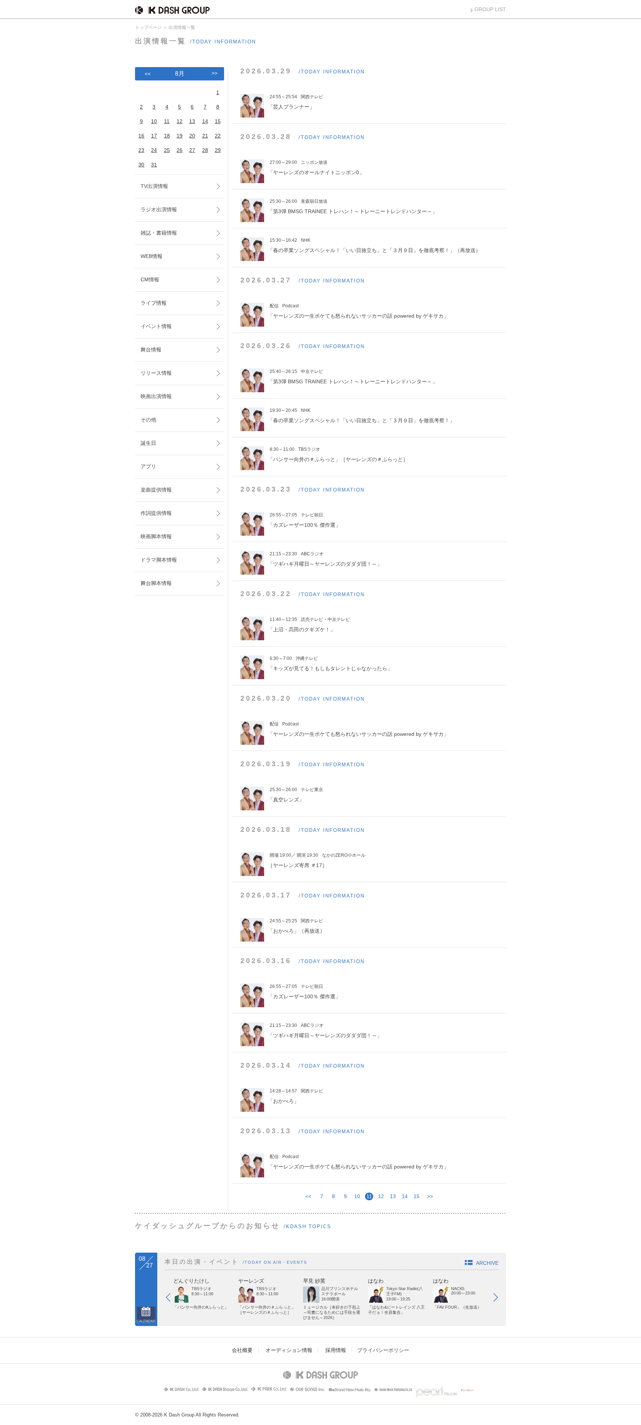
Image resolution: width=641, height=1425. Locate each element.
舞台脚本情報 (156, 583)
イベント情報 (156, 326)
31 (154, 165)
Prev (172, 1299)
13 (393, 1196)
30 (141, 165)
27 (192, 150)
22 (218, 136)
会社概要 (242, 1350)
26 (180, 150)
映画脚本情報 (156, 536)
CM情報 (150, 279)
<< (308, 1196)
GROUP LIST (490, 9)
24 (154, 150)
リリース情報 (156, 373)
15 (417, 1196)
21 (205, 136)
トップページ (148, 27)
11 (167, 121)
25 (167, 150)
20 (192, 136)
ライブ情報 (154, 303)
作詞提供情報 (156, 513)
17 (154, 136)
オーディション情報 (289, 1350)
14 (405, 1196)
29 (218, 150)
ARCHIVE (487, 1263)
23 (141, 150)
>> (430, 1196)
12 (381, 1196)
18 (167, 136)
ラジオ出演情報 (159, 209)
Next (499, 1299)
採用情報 (335, 1350)
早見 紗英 (314, 1281)
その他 (148, 420)
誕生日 (148, 443)
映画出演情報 (156, 396)
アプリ (148, 466)
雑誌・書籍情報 (159, 233)
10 (357, 1196)
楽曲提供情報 (156, 490)
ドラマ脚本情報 (159, 560)
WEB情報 (151, 256)
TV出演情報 (154, 186)
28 (205, 150)
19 (180, 136)
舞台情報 (151, 350)
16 (141, 136)
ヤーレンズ (251, 1281)
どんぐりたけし (191, 1281)
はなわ (376, 1281)
